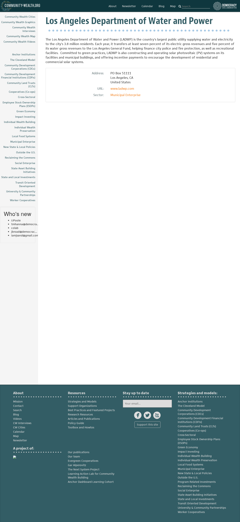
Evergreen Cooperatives (83, 461)
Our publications (78, 452)
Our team (74, 456)
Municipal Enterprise (125, 95)
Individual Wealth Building (195, 456)
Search (17, 410)
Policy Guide (76, 423)
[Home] (20, 6)
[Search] (179, 6)
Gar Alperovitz (77, 465)
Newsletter (129, 6)
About (112, 6)
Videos (17, 418)
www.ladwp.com (122, 88)
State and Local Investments (196, 499)
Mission (18, 401)
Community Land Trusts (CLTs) (197, 426)
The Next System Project (83, 469)
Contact (18, 406)
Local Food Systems (190, 464)
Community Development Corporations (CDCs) (194, 412)
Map (173, 6)
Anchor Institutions (190, 401)
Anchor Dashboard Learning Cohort (91, 482)
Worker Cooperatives (191, 512)
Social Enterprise (188, 490)
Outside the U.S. (188, 477)
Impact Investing (188, 451)
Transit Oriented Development (197, 503)
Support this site (147, 424)
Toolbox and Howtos (81, 427)
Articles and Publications (84, 418)
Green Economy (188, 447)
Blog (161, 6)
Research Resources (80, 414)
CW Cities (19, 427)
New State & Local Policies (195, 473)
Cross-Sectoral (187, 435)
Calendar (147, 6)
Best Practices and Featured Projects (91, 410)
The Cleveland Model (191, 406)
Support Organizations (82, 406)
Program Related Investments (197, 482)
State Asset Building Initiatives (197, 494)
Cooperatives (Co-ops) (192, 430)
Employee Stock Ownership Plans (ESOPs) (199, 441)
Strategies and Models (82, 401)
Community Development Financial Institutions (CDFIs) (200, 420)
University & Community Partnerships (202, 507)
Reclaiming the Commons (194, 486)
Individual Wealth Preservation (197, 460)
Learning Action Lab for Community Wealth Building (91, 475)
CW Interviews (22, 423)
